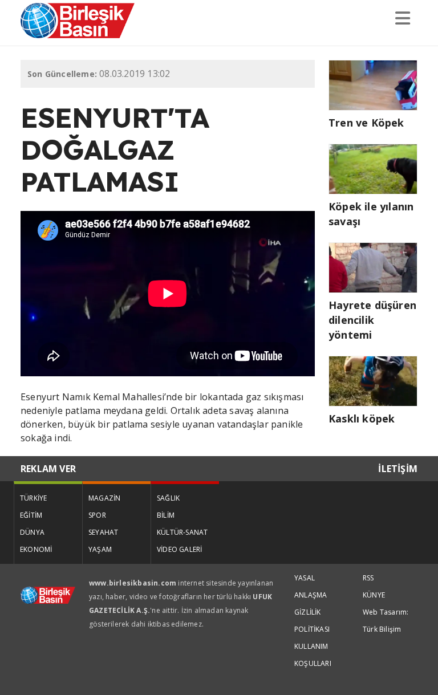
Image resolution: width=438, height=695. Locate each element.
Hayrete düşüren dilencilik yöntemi (372, 320)
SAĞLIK (168, 498)
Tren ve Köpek (366, 122)
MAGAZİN (104, 498)
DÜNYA (32, 532)
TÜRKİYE (33, 498)
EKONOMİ (36, 549)
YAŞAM (100, 549)
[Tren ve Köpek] (372, 84)
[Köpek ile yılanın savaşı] (372, 167)
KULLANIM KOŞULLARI (312, 654)
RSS (368, 578)
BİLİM (166, 515)
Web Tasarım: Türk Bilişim (385, 620)
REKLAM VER (48, 468)
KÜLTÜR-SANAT (182, 532)
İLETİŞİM (397, 468)
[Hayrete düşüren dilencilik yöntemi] (372, 266)
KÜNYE (374, 595)
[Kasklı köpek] (372, 380)
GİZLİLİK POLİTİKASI (312, 620)
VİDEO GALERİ (179, 549)
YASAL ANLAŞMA (310, 586)
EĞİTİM (31, 515)
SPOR (97, 515)
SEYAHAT (103, 532)
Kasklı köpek (361, 418)
